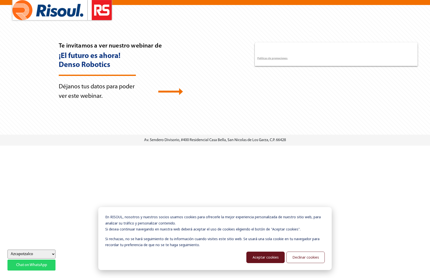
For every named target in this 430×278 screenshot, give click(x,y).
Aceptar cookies (266, 257)
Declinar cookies (305, 257)
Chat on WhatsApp (31, 265)
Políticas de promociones (272, 58)
